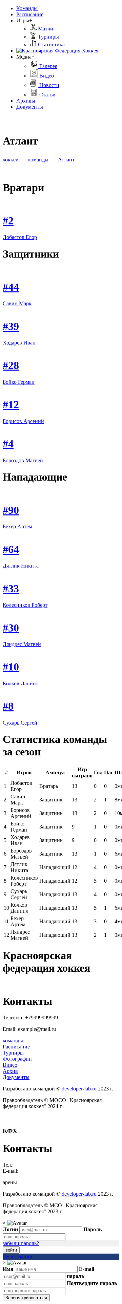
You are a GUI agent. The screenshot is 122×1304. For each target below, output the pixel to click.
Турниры (48, 37)
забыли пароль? (21, 1243)
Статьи (47, 94)
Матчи (45, 28)
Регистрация (17, 1256)
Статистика (51, 44)
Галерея (47, 66)
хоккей (11, 159)
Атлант (66, 159)
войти (11, 1250)
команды (39, 159)
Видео (46, 76)
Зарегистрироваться (26, 1297)
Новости (48, 85)
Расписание (29, 14)
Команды (27, 8)
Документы (29, 107)
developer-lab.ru (79, 1088)
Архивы (25, 101)
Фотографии (17, 1059)
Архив (10, 1071)
